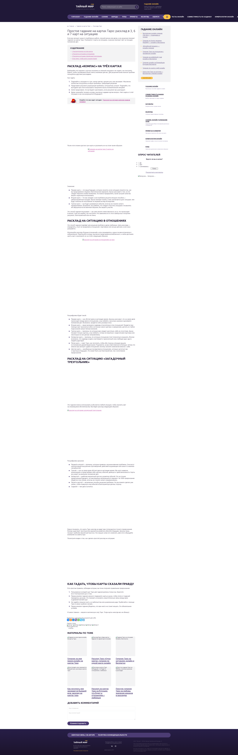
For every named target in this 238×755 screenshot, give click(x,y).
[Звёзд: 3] (83, 625)
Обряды (114, 17)
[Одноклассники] (71, 620)
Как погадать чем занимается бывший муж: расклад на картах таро (76, 692)
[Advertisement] (94, 124)
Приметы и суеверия (153, 131)
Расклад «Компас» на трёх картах (82, 51)
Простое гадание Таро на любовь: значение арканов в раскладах (124, 692)
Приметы (134, 17)
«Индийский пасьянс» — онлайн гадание (151, 47)
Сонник (105, 17)
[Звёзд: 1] (70, 625)
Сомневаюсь (144, 166)
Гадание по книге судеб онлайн (154, 68)
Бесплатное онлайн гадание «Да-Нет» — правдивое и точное (152, 35)
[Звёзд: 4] (89, 625)
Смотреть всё (147, 78)
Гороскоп (75, 17)
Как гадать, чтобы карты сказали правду (84, 58)
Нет (141, 164)
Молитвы (145, 17)
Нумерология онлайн (224, 17)
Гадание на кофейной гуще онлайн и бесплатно (152, 58)
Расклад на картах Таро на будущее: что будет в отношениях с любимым (100, 693)
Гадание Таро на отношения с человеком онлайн (153, 52)
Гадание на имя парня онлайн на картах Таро (75, 661)
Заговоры (149, 104)
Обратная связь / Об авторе (83, 735)
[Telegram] (84, 620)
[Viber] (76, 620)
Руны (124, 17)
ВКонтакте (112, 746)
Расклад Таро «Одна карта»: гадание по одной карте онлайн (101, 661)
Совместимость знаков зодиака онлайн (154, 95)
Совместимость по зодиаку (199, 17)
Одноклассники (115, 746)
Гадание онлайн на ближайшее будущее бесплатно (154, 63)
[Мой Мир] (73, 620)
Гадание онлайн (151, 4)
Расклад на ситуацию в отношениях (83, 54)
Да (140, 163)
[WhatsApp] (78, 620)
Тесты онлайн (178, 17)
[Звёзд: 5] (95, 625)
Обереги (155, 17)
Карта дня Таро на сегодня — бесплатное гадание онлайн (153, 72)
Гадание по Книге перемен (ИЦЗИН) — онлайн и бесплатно (154, 41)
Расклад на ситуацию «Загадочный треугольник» (87, 56)
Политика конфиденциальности (112, 735)
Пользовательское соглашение (80, 750)
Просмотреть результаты (154, 172)
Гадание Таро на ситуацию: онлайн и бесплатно (125, 661)
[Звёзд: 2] (76, 625)
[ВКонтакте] (68, 620)
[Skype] (81, 620)
